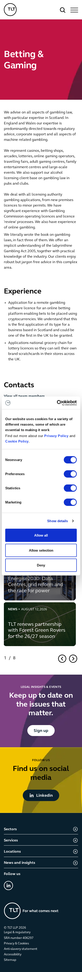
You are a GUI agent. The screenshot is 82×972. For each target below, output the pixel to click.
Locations (12, 852)
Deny (41, 565)
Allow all (41, 535)
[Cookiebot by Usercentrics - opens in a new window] (58, 403)
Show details (57, 521)
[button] (73, 10)
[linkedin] (8, 885)
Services (11, 840)
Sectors (10, 829)
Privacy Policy (56, 436)
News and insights (19, 863)
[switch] (70, 474)
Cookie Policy (17, 441)
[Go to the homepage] (31, 910)
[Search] (62, 10)
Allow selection (41, 550)
